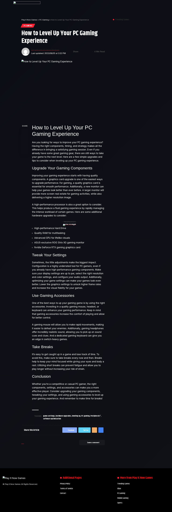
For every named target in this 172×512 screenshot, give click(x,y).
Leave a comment (93, 442)
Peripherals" (95, 415)
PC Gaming (28, 25)
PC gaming (85, 415)
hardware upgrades (63, 415)
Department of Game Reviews (45, 49)
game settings (49, 415)
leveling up (76, 415)
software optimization (52, 418)
